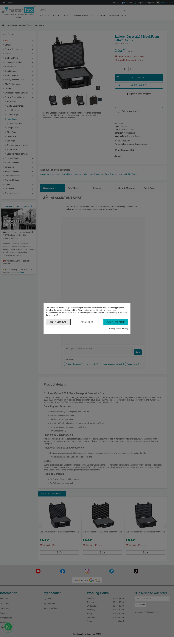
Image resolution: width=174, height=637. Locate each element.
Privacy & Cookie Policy (118, 328)
